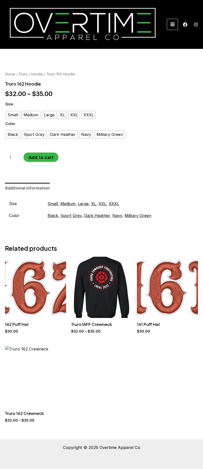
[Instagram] (196, 24)
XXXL (114, 203)
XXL (102, 203)
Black (53, 215)
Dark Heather (97, 215)
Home (10, 74)
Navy (117, 215)
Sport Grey (71, 215)
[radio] (13, 115)
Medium (67, 203)
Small (53, 203)
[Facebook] (185, 24)
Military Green (138, 215)
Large (83, 203)
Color (10, 124)
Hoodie (37, 74)
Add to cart (40, 157)
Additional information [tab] (27, 188)
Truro (23, 74)
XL (93, 203)
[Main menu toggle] (172, 24)
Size (9, 104)
